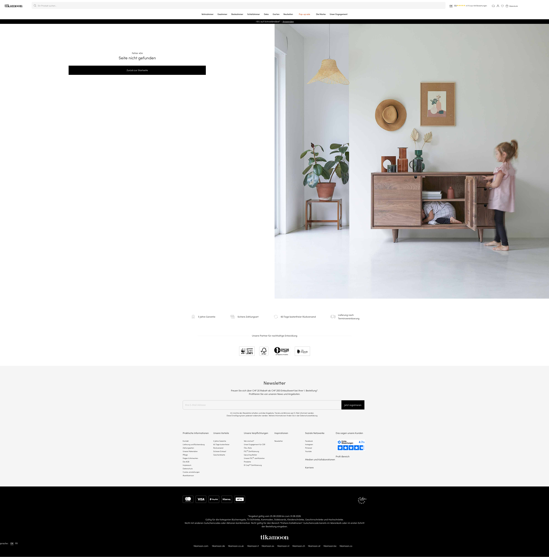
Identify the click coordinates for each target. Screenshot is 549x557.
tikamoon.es (268, 546)
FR (455, 5)
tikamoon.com (201, 546)
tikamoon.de (218, 546)
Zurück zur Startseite (137, 70)
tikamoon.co (346, 546)
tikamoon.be (330, 546)
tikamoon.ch (298, 546)
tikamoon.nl (283, 546)
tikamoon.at (314, 546)
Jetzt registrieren (352, 405)
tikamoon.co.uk (236, 546)
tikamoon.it (253, 546)
